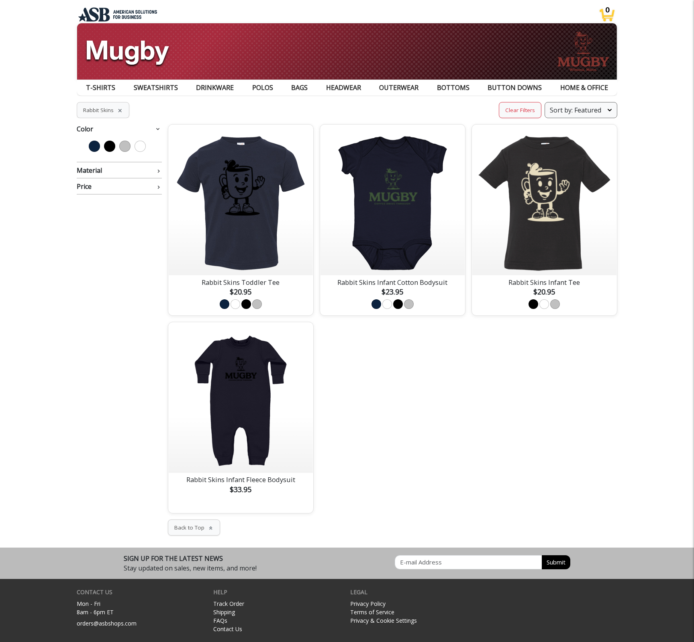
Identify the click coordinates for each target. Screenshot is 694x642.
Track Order (228, 603)
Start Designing (240, 260)
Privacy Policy (368, 603)
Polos (262, 87)
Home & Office (584, 87)
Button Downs (515, 87)
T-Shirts (100, 87)
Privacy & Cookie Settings (383, 620)
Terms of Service (372, 612)
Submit (556, 562)
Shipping (224, 612)
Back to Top (194, 527)
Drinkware (215, 87)
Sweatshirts (156, 87)
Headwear (343, 87)
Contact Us (227, 629)
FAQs (220, 620)
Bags (299, 87)
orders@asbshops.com (107, 623)
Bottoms (453, 87)
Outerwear (398, 87)
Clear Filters (520, 110)
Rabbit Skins (103, 110)
